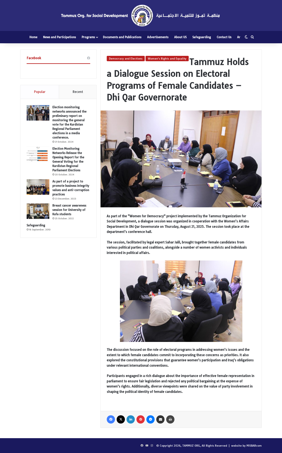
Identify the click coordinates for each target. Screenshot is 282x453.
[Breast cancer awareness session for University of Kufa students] (38, 211)
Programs (88, 37)
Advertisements (157, 37)
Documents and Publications (122, 37)
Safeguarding (201, 37)
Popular (39, 92)
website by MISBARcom (246, 445)
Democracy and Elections (125, 58)
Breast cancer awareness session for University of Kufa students (69, 210)
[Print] (170, 419)
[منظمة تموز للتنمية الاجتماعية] (141, 15)
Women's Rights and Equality (167, 58)
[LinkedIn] (131, 419)
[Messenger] (150, 419)
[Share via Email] (160, 419)
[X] (121, 419)
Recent (77, 92)
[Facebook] (111, 419)
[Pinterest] (140, 419)
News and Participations (59, 37)
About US (180, 37)
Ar (238, 37)
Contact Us (224, 37)
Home (33, 37)
